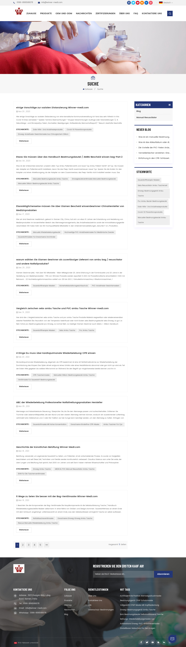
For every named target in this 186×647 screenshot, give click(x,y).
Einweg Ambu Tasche (42, 469)
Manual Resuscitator (146, 117)
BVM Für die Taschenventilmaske (31, 473)
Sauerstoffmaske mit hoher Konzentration (49, 424)
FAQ (136, 13)
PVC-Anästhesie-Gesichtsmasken (105, 285)
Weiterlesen (24, 141)
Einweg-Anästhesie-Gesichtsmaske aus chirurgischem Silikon (43, 134)
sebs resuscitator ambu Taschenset (152, 185)
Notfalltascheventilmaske (43, 518)
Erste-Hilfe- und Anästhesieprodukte (47, 129)
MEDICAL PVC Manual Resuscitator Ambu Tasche (74, 469)
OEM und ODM (64, 13)
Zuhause (31, 13)
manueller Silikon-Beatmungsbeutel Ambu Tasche (74, 375)
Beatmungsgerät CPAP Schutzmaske (136, 600)
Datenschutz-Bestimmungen (101, 609)
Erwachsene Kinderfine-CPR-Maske (85, 424)
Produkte (46, 13)
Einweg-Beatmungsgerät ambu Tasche (150, 193)
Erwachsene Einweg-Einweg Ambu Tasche (75, 518)
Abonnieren (163, 574)
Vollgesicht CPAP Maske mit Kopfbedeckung (139, 605)
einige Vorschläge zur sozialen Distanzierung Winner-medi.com (52, 107)
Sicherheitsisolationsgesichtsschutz (73, 285)
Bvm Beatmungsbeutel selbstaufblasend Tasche (141, 614)
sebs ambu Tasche (67, 330)
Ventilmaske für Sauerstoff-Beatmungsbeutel (36, 379)
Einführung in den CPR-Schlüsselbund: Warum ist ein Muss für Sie (154, 158)
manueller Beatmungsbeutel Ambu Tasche (50, 179)
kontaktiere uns (152, 13)
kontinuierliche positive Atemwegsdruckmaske (140, 596)
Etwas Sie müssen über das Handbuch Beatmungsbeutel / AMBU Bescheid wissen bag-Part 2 (69, 157)
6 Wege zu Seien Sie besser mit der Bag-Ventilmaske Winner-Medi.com (57, 496)
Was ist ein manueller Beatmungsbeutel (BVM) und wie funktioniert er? (154, 137)
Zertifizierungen (105, 13)
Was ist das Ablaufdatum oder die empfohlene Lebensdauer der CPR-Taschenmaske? (154, 142)
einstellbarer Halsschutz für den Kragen (137, 628)
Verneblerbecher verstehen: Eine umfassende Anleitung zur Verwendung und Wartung (154, 152)
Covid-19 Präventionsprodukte (79, 129)
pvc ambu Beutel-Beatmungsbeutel (152, 201)
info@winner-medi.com (51, 2)
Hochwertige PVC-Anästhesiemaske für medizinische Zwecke (89, 232)
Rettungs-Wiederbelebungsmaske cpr (137, 619)
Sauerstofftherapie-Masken (44, 285)
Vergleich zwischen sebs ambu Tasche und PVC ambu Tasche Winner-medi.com (62, 308)
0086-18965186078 (25, 2)
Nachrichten (84, 13)
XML (90, 605)
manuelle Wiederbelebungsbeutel (46, 232)
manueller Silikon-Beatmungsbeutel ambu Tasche (38, 183)
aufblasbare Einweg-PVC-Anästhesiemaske (139, 623)
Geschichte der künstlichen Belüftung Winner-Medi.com (48, 447)
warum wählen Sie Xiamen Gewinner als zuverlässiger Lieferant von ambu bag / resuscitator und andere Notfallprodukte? (69, 262)
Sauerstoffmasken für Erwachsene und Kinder (36, 237)
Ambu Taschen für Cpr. (113, 424)
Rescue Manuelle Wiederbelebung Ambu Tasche (37, 523)
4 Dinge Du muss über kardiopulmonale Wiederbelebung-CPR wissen (56, 353)
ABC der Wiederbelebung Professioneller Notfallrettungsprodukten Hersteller (59, 402)
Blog (138, 111)
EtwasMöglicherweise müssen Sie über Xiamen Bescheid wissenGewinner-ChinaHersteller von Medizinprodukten (70, 208)
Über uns (124, 13)
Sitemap (68, 605)
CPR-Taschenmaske (41, 375)
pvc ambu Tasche (86, 330)
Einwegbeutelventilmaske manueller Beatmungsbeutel (94, 179)
